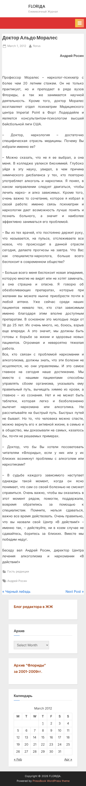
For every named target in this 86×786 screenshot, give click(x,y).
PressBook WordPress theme (51, 780)
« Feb (18, 759)
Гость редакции (18, 571)
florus (36, 46)
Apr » (68, 759)
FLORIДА (36, 6)
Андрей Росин (17, 581)
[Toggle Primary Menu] (79, 23)
